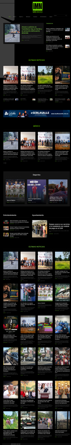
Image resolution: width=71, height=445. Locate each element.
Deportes (8, 202)
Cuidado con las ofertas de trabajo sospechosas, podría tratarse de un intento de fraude (61, 87)
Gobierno (56, 278)
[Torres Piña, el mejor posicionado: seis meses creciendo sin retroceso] (10, 389)
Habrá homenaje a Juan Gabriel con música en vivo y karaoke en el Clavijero (60, 99)
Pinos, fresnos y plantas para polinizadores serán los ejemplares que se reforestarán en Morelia (10, 433)
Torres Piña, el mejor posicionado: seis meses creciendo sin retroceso (9, 402)
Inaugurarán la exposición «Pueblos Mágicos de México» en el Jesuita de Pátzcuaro (43, 99)
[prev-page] (4, 163)
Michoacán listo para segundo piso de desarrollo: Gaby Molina (45, 402)
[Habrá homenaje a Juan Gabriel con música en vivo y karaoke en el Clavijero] (68, 99)
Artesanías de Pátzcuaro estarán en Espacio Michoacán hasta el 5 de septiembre (62, 402)
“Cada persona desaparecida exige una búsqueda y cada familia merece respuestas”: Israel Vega (61, 153)
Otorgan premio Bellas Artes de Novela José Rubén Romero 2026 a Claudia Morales (19, 235)
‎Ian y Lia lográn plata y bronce (34, 199)
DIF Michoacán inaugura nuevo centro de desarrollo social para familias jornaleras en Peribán (45, 337)
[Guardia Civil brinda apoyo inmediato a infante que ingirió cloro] (28, 356)
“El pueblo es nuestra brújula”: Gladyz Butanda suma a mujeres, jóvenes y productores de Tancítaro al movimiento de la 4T (62, 369)
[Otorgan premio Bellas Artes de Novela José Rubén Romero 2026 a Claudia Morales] (6, 234)
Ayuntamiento (51, 233)
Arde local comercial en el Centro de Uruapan (61, 431)
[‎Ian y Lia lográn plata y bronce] (36, 191)
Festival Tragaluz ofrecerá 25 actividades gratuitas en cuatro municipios (19, 227)
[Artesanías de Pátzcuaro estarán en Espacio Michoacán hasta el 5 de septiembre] (62, 389)
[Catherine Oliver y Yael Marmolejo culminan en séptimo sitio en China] (57, 191)
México (4, 159)
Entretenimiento (12, 223)
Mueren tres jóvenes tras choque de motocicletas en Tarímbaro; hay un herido (44, 432)
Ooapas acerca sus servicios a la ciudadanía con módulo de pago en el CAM (59, 226)
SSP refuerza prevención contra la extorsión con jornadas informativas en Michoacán (9, 369)
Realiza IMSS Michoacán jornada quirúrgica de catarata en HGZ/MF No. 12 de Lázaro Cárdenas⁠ (62, 337)
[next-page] (5, 163)
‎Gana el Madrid (23, 98)
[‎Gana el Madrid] (33, 99)
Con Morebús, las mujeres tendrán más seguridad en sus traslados (8, 99)
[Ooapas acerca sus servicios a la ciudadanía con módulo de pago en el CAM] (39, 228)
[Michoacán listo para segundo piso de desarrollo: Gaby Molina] (45, 389)
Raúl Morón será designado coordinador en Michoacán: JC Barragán (28, 402)
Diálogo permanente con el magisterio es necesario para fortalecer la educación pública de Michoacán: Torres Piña (54, 38)
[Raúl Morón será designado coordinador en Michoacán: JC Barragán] (28, 389)
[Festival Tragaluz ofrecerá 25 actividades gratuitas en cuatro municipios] (6, 228)
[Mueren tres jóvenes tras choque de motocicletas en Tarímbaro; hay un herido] (45, 420)
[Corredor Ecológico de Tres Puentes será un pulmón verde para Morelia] (45, 75)
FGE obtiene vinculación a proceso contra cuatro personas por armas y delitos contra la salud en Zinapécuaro (54, 47)
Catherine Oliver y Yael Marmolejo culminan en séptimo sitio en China (56, 198)
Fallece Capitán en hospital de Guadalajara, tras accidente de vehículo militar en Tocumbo (28, 432)
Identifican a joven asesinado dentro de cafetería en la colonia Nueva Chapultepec (45, 368)
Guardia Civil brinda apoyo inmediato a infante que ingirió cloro (27, 368)
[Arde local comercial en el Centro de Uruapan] (62, 420)
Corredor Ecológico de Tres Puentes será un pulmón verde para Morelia (45, 87)
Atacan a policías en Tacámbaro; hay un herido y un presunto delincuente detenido (32, 30)
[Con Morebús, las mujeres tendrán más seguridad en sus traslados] (16, 99)
